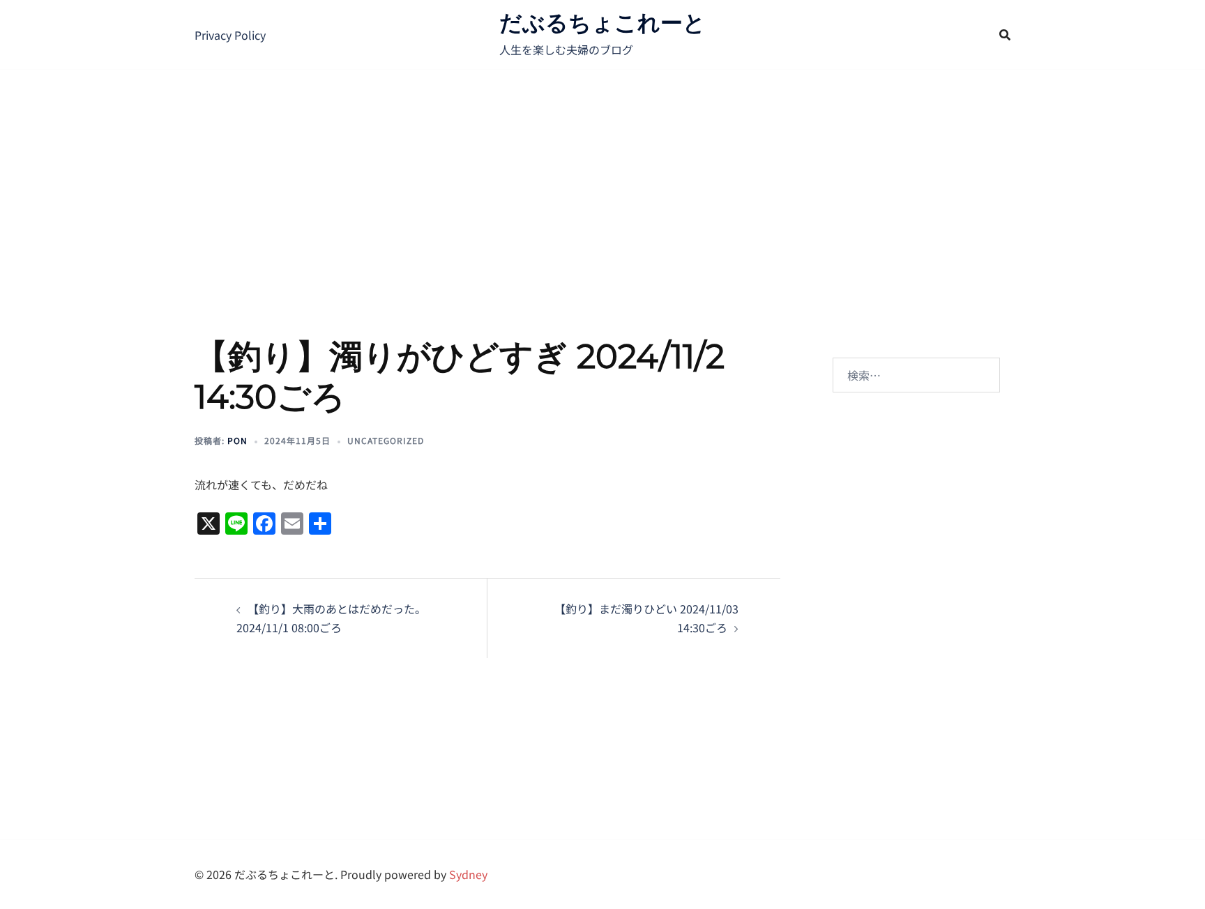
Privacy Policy (230, 34)
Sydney (468, 874)
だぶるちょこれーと (602, 22)
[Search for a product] (1004, 34)
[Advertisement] (602, 174)
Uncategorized (385, 440)
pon (237, 440)
